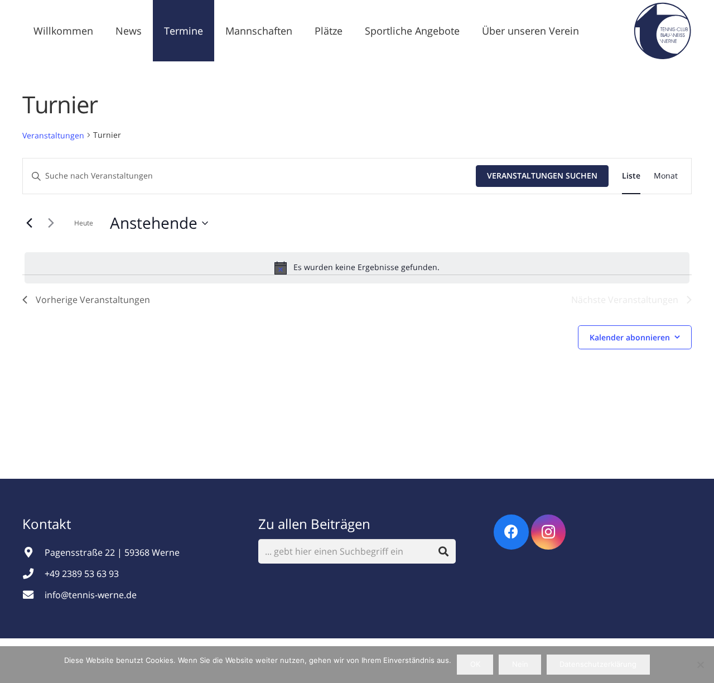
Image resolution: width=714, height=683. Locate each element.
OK (475, 664)
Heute (83, 223)
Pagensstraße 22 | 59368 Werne (112, 552)
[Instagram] (548, 532)
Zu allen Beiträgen (314, 523)
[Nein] (700, 664)
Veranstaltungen (53, 135)
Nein (520, 664)
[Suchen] (443, 551)
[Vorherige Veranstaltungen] (29, 223)
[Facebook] (511, 532)
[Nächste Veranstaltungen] (50, 223)
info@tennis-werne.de (91, 595)
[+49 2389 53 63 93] (33, 573)
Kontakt (48, 523)
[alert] (357, 267)
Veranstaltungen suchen (542, 175)
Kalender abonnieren (630, 337)
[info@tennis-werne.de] (33, 594)
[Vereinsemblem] (662, 30)
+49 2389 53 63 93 (82, 573)
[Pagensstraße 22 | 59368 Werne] (33, 552)
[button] (151, 31)
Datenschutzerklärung (597, 664)
